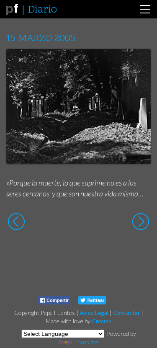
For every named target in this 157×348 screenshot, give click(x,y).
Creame (101, 321)
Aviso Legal (94, 312)
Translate (86, 341)
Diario (42, 10)
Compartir (57, 300)
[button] (138, 63)
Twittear (94, 300)
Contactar (126, 312)
